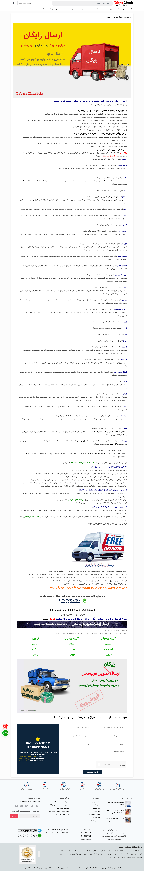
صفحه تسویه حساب (94, 814)
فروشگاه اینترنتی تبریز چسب (117, 580)
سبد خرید (97, 811)
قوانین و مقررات (95, 821)
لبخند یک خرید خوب (63, 808)
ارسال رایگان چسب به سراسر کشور (59, 805)
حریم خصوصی (95, 817)
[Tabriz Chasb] (123, 3)
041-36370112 (86, 836)
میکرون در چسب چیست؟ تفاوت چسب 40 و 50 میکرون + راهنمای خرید (115, 821)
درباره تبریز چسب (95, 802)
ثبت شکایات (96, 808)
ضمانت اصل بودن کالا (63, 814)
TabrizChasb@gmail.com (28, 757)
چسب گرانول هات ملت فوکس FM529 (115, 803)
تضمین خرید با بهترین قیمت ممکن (59, 811)
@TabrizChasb (24, 759)
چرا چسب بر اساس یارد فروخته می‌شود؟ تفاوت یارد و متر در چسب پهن (115, 813)
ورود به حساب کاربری (25, 3)
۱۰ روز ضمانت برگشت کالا (62, 802)
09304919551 (65, 832)
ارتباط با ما (5, 733)
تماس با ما (97, 805)
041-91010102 (86, 832)
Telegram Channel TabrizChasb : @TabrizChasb (72, 610)
